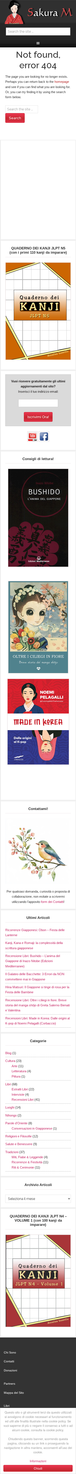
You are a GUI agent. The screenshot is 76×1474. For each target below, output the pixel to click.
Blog (8, 1053)
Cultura (10, 1061)
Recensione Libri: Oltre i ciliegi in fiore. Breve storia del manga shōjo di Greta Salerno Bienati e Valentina (37, 1005)
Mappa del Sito (14, 1392)
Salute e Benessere (18, 1144)
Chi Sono (10, 1352)
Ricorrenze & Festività (27, 1162)
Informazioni (38, 1461)
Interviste (18, 1094)
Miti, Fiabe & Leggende (27, 1157)
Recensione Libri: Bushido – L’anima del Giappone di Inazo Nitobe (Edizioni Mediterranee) (32, 961)
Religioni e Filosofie (18, 1136)
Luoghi (9, 1107)
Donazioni (10, 1370)
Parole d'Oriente (16, 1123)
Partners (9, 1383)
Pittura (16, 1076)
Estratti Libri (20, 1089)
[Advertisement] (38, 192)
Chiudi (38, 1468)
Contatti (9, 1361)
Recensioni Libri (23, 1099)
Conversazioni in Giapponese (32, 1128)
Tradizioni (11, 1152)
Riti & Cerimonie (23, 1167)
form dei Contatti (52, 902)
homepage (61, 81)
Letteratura (19, 1071)
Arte (14, 1066)
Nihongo (11, 1115)
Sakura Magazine (38, 12)
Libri (8, 1084)
